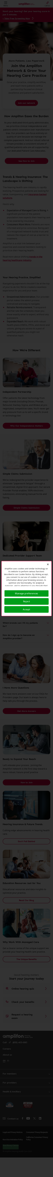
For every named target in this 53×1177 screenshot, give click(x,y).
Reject (26, 601)
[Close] (48, 564)
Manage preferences (26, 593)
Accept (26, 609)
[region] (26, 588)
